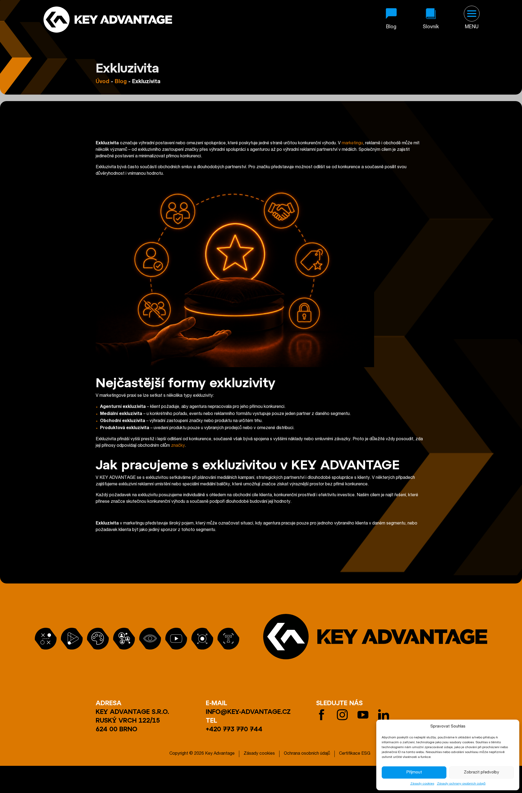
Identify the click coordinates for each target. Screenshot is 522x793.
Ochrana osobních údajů (307, 754)
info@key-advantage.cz (248, 711)
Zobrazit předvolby (481, 772)
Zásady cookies (422, 783)
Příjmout (414, 772)
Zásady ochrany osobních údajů (461, 783)
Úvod (102, 82)
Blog (121, 82)
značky (178, 446)
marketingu (352, 143)
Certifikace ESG (354, 754)
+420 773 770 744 (234, 729)
